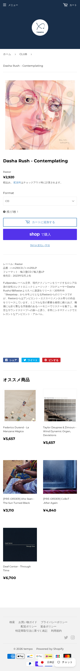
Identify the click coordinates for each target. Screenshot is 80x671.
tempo (28, 648)
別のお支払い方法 (40, 245)
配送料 (17, 182)
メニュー (13, 5)
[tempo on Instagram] (73, 638)
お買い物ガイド (27, 622)
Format (8, 193)
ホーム (7, 54)
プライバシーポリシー (54, 622)
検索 (12, 622)
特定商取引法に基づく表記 (31, 630)
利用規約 (56, 630)
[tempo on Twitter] (66, 638)
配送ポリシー (29, 626)
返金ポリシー (48, 626)
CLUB (23, 54)
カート (73, 5)
